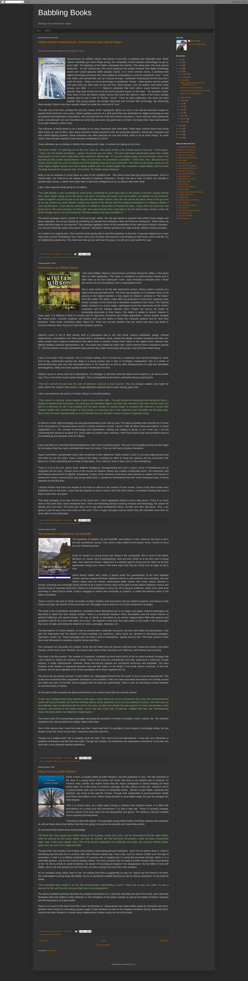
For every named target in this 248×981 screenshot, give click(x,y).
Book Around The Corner (187, 152)
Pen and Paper (183, 184)
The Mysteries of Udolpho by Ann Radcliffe (64, 533)
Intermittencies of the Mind (187, 168)
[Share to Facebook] (87, 254)
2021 (181, 59)
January (183, 122)
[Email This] (79, 254)
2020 (181, 62)
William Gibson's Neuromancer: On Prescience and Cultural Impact (80, 42)
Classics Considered (185, 155)
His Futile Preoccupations (187, 166)
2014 (181, 132)
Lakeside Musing (184, 176)
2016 (181, 125)
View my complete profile (197, 44)
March (182, 116)
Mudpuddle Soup (184, 181)
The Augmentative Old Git (187, 205)
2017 (181, 71)
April (182, 113)
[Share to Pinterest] (89, 254)
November (184, 77)
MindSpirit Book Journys (186, 179)
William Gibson (75, 523)
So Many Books (183, 197)
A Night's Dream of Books (187, 147)
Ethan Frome (58, 934)
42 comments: (67, 520)
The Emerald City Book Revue (188, 210)
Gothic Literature (58, 761)
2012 (181, 138)
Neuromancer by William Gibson (58, 267)
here (81, 51)
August (183, 100)
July (182, 104)
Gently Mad (182, 160)
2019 (181, 65)
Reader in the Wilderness (187, 187)
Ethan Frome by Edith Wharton (57, 771)
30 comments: (67, 254)
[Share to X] (84, 254)
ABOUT (48, 31)
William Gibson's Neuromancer (71, 257)
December (184, 74)
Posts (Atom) (52, 950)
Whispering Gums (184, 218)
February (183, 119)
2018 (181, 68)
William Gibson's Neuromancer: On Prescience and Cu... (192, 84)
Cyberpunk (47, 257)
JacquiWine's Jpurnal (185, 171)
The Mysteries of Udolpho (72, 761)
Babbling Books (65, 12)
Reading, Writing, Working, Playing (190, 192)
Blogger (133, 964)
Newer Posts (43, 941)
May (182, 110)
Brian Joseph (195, 41)
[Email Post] (75, 254)
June (182, 107)
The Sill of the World (185, 216)
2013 (181, 134)
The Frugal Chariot (184, 213)
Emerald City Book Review (187, 158)
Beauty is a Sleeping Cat (187, 150)
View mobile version (103, 945)
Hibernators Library (185, 163)
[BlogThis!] (82, 254)
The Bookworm (183, 208)
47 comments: (68, 931)
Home (38, 31)
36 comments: (68, 758)
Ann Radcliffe (48, 761)
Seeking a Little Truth (185, 195)
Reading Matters (184, 189)
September (184, 97)
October (183, 80)
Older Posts (164, 941)
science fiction (56, 257)
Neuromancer (56, 523)
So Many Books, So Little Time (189, 200)
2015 (181, 129)
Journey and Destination (186, 173)
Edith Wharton (48, 934)
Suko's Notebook (184, 202)
